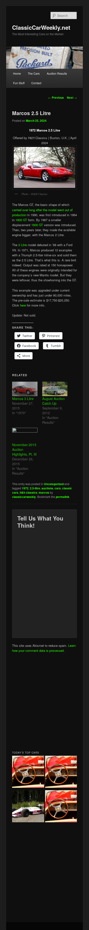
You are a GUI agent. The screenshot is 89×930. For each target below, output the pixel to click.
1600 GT (37, 225)
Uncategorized (54, 484)
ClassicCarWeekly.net (41, 27)
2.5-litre (35, 488)
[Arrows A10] (28, 806)
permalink (62, 497)
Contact (36, 83)
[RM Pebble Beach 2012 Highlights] (61, 772)
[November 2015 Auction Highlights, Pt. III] (24, 435)
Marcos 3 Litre (23, 398)
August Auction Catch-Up (53, 401)
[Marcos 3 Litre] (24, 389)
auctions (47, 488)
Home (17, 73)
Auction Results (57, 73)
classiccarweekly (24, 497)
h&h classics (28, 492)
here (23, 305)
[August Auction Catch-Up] (55, 389)
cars (58, 488)
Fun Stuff (18, 83)
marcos (44, 492)
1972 (25, 488)
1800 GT (21, 220)
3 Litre (22, 245)
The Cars (34, 73)
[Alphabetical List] (28, 772)
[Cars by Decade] (61, 806)
